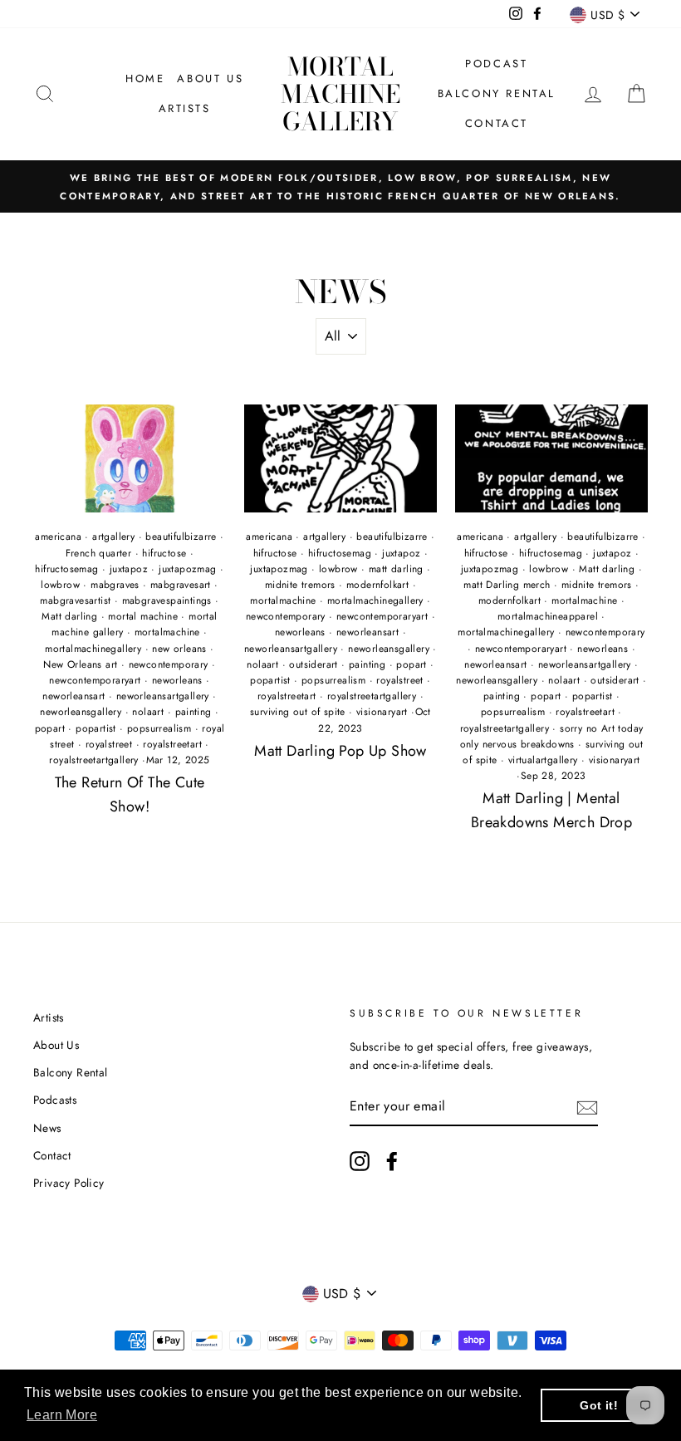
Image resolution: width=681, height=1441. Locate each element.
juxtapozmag (187, 568)
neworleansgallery (80, 711)
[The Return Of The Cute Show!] (129, 458)
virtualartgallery (543, 759)
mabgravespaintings (167, 600)
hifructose (164, 553)
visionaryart (382, 711)
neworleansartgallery (162, 696)
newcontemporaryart (94, 680)
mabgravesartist (75, 600)
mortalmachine (167, 632)
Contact (496, 123)
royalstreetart (172, 744)
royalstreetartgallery (93, 759)
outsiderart (313, 664)
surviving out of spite (297, 711)
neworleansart (73, 696)
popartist (96, 728)
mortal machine (143, 616)
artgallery (113, 536)
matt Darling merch (506, 584)
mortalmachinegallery (93, 648)
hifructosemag (66, 568)
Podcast (496, 63)
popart (50, 728)
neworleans (177, 680)
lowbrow (60, 584)
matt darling (396, 568)
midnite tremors (300, 584)
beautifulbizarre (180, 536)
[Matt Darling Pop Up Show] (340, 458)
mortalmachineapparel (547, 616)
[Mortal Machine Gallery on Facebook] (392, 1161)
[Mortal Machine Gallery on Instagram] (360, 1161)
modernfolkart (377, 584)
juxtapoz (129, 568)
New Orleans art (80, 664)
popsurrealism (159, 728)
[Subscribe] (587, 1106)
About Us (210, 78)
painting (193, 711)
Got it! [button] (599, 1405)
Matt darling (69, 616)
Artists (185, 108)
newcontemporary (168, 664)
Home (144, 78)
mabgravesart (180, 584)
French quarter (99, 553)
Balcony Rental (497, 93)
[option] (340, 187)
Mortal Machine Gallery (340, 93)
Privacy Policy (69, 1182)
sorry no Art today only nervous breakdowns (552, 736)
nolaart (148, 711)
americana (58, 536)
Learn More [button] (62, 1415)
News (47, 1128)
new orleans (179, 648)
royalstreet (109, 744)
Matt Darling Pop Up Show (340, 751)
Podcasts (54, 1099)
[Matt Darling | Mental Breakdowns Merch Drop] (551, 458)
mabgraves (115, 584)
